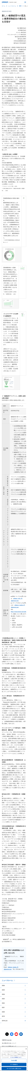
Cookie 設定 (14, 1060)
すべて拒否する (14, 1064)
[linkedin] (21, 1034)
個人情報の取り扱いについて (9, 1043)
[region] (14, 1059)
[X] (7, 1034)
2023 (20, 6)
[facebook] (11, 1034)
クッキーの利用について (15, 1057)
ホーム (3, 6)
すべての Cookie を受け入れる (14, 1068)
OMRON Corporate (6, 1040)
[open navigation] (25, 2)
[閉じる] (26, 1049)
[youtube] (16, 1034)
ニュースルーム (12, 6)
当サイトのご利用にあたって (9, 1046)
